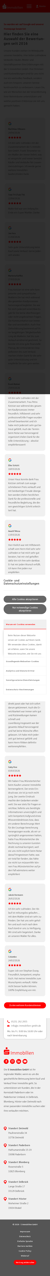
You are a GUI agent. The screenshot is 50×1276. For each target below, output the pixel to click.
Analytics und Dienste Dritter (20, 671)
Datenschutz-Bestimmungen (20, 689)
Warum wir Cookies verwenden (20, 624)
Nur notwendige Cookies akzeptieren (25, 609)
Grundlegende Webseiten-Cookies (22, 661)
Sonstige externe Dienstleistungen (23, 680)
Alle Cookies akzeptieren (25, 599)
